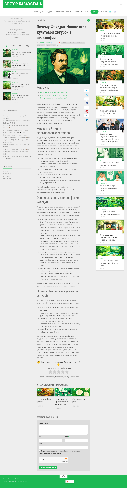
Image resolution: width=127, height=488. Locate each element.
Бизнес (35, 12)
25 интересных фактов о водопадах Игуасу (16, 116)
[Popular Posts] (13, 46)
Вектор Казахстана (23, 3)
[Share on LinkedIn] (86, 118)
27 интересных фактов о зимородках (14, 152)
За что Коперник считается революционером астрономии (20, 98)
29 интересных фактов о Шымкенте (14, 149)
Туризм (86, 12)
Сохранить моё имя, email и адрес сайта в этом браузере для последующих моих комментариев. (59, 452)
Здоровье (50, 12)
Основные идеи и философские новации (53, 95)
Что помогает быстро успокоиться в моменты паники (108, 188)
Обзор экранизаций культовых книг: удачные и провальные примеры (109, 237)
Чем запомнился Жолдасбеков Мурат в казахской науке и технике (109, 61)
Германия (64, 42)
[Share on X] (86, 92)
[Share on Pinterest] (86, 109)
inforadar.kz (6, 171)
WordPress (15, 481)
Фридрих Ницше (51, 45)
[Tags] (20, 46)
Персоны (94, 12)
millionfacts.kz (7, 178)
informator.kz (7, 174)
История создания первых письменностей (16, 144)
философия (80, 42)
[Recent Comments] (27, 46)
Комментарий (44, 423)
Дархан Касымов (44, 42)
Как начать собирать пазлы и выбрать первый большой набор (110, 263)
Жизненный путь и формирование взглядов (54, 93)
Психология (78, 12)
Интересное (60, 12)
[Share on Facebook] (86, 101)
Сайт (40, 443)
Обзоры (68, 12)
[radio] (50, 372)
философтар (41, 45)
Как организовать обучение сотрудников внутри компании (62, 401)
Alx (25, 481)
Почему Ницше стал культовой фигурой (53, 98)
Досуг (42, 12)
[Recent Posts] (6, 46)
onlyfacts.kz (6, 176)
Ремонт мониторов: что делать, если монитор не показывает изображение (109, 87)
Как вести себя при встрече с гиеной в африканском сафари (110, 35)
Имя (40, 436)
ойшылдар (72, 42)
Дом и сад (103, 12)
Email (66, 436)
